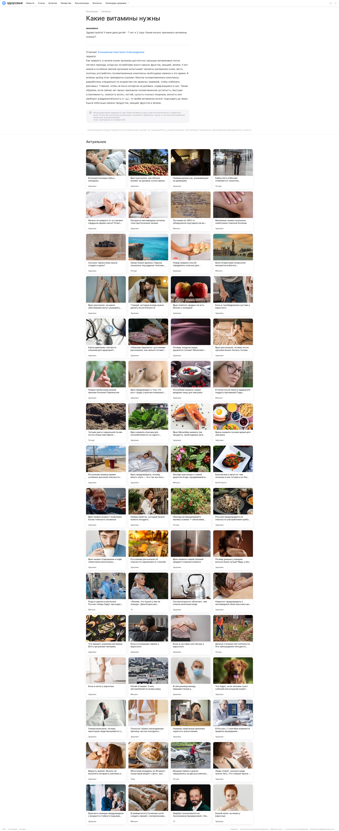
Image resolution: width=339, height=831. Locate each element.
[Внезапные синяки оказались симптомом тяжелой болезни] (233, 211)
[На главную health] (14, 3)
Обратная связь (276, 829)
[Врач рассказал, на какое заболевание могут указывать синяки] (106, 296)
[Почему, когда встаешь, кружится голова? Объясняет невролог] (191, 338)
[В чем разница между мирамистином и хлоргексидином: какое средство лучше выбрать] (191, 677)
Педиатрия (106, 11)
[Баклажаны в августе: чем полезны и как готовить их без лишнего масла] (233, 465)
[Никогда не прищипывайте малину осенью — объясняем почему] (191, 508)
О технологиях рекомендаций (296, 829)
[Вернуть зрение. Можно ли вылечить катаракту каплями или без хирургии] (106, 762)
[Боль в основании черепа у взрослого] (148, 635)
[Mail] (4, 3)
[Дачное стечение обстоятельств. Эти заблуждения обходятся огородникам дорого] (233, 635)
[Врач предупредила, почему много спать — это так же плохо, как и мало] (148, 465)
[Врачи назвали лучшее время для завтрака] (233, 423)
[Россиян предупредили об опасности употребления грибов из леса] (233, 508)
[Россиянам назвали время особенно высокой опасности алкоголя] (106, 465)
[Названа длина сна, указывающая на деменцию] (191, 169)
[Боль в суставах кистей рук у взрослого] (191, 635)
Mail (4, 829)
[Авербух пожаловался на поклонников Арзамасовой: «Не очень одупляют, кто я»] (191, 804)
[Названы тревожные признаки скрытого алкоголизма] (191, 719)
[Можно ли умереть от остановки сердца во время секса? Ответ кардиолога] (106, 211)
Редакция (234, 829)
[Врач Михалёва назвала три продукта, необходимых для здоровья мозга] (191, 423)
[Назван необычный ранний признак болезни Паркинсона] (106, 381)
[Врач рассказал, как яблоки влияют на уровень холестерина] (148, 169)
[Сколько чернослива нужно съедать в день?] (106, 254)
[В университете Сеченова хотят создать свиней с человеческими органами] (148, 804)
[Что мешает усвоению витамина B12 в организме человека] (106, 635)
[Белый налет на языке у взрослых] (233, 804)
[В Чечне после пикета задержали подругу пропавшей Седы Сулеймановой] (233, 381)
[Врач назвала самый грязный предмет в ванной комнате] (191, 550)
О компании (12, 829)
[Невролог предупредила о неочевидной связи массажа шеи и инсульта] (233, 592)
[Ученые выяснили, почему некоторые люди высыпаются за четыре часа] (106, 719)
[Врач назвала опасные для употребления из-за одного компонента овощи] (148, 423)
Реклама (22, 829)
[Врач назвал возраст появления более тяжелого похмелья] (106, 508)
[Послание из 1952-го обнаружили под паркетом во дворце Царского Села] (191, 211)
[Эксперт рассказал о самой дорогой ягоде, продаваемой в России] (191, 465)
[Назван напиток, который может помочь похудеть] (148, 508)
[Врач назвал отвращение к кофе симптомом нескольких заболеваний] (106, 550)
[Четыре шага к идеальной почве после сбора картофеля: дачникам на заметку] (106, 423)
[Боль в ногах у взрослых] (106, 677)
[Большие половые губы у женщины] (106, 169)
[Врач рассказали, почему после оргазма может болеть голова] (233, 338)
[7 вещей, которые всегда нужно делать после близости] (148, 296)
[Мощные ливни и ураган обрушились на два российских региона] (191, 762)
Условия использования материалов (254, 829)
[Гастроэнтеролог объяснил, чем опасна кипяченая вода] (191, 592)
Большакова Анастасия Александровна (121, 52)
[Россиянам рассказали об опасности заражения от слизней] (148, 550)
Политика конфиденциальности (322, 829)
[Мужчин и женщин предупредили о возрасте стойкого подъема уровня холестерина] (106, 804)
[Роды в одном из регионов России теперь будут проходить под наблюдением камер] (106, 592)
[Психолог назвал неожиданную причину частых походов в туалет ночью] (148, 719)
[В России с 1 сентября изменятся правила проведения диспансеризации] (233, 719)
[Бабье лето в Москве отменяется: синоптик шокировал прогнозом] (233, 169)
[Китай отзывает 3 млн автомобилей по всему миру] (148, 677)
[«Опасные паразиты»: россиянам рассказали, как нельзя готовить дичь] (148, 338)
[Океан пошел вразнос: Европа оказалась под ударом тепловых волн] (148, 254)
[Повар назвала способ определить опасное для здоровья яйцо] (191, 254)
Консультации (92, 11)
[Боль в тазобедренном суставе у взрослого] (233, 296)
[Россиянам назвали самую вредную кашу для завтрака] (191, 381)
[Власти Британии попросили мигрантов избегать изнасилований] (233, 254)
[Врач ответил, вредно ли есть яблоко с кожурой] (191, 296)
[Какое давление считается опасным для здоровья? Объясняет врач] (106, 338)
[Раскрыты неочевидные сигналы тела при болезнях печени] (148, 211)
